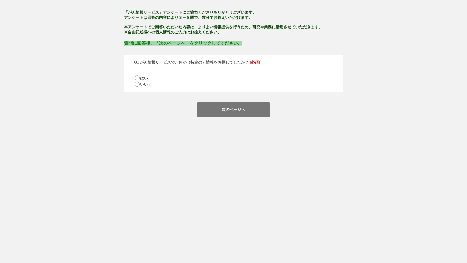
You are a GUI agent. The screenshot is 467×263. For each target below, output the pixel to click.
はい (144, 78)
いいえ (146, 84)
